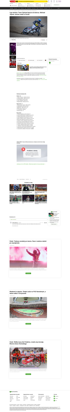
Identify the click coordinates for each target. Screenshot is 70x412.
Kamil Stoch (47, 396)
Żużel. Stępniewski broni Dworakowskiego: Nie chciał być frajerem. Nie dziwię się (27, 192)
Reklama (35, 404)
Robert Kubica (40, 397)
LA (51, 8)
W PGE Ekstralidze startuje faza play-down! (28, 202)
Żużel (25, 8)
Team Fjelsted (15, 10)
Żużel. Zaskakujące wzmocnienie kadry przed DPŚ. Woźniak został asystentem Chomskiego (41, 203)
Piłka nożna (15, 8)
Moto (49, 8)
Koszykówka (46, 8)
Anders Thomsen (41, 79)
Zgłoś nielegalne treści (15, 225)
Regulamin (38, 404)
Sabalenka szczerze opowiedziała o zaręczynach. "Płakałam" (56, 214)
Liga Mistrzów (33, 396)
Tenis (19, 8)
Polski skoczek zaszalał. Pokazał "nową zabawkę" (54, 222)
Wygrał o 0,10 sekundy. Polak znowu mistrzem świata (54, 218)
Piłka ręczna (41, 8)
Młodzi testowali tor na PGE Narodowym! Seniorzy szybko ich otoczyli (15, 203)
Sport (34, 405)
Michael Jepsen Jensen (20, 72)
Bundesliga (32, 397)
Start (10, 10)
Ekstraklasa (25, 396)
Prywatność (24, 404)
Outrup (17, 179)
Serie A (32, 398)
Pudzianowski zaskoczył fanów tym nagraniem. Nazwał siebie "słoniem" (54, 220)
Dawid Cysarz (14, 39)
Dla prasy (21, 404)
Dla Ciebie (11, 8)
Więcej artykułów (53, 224)
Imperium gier (37, 405)
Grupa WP (15, 404)
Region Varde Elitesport (22, 179)
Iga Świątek (40, 398)
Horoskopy (14, 405)
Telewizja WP (22, 405)
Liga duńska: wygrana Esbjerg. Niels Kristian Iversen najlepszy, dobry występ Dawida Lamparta (38, 67)
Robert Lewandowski (41, 396)
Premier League (25, 397)
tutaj (25, 410)
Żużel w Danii (27, 179)
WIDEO (37, 8)
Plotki (25, 405)
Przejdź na (12, 1)
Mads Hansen (21, 76)
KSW (10, 401)
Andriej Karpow (41, 75)
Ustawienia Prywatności (30, 404)
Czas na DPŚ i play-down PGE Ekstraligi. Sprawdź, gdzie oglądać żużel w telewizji (41, 192)
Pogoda (11, 405)
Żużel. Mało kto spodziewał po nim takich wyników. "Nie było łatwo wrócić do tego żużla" (15, 192)
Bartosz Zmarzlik (48, 397)
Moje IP (28, 405)
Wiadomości (31, 405)
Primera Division (25, 398)
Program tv (17, 405)
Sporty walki (34, 8)
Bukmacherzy (29, 8)
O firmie (18, 404)
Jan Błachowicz (48, 398)
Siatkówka (22, 8)
